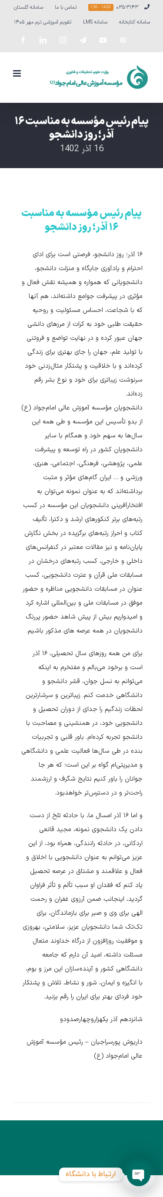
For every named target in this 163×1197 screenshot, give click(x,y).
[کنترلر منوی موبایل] (17, 73)
